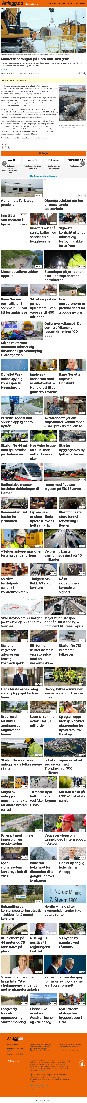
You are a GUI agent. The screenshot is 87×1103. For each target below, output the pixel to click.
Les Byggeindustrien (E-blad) (57, 3)
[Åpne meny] (83, 3)
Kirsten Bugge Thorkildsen (74, 1044)
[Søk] (77, 3)
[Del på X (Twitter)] (82, 73)
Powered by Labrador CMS (43, 1100)
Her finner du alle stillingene (43, 176)
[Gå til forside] (12, 3)
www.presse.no (45, 1070)
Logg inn (70, 3)
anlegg (4, 144)
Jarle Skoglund (42, 1048)
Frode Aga (48, 1044)
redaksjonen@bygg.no (43, 1050)
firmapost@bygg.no (74, 1050)
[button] (4, 163)
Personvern (33, 1089)
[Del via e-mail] (84, 73)
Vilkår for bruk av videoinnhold (39, 1085)
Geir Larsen (75, 1046)
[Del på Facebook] (79, 73)
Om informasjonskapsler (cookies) (40, 1087)
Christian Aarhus (46, 1046)
